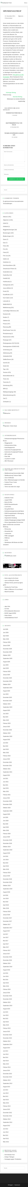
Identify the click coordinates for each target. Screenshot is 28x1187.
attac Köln (7, 606)
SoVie (6, 540)
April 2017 (6, 944)
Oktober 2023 (6, 704)
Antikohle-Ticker (9, 497)
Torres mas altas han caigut (12, 486)
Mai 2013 (5, 1096)
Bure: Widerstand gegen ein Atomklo (15, 480)
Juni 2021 (5, 781)
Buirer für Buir (8, 502)
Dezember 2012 (7, 1112)
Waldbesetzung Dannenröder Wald (14, 473)
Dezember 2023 (7, 697)
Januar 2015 (6, 1031)
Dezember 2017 (7, 918)
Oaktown (5, 320)
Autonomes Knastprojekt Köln (13, 449)
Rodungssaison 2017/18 (10, 343)
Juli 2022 (5, 742)
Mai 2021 (5, 785)
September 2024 (7, 687)
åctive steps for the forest (11, 578)
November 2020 (7, 804)
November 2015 (7, 999)
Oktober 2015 (6, 1002)
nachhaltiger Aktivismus (9, 310)
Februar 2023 (6, 723)
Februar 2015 (6, 1028)
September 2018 (7, 888)
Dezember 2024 (7, 678)
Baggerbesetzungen (8, 229)
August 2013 (6, 1086)
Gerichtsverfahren (8, 265)
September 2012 (7, 1122)
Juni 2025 (5, 665)
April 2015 (6, 1021)
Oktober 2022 (6, 733)
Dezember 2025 (7, 648)
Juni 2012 (5, 1132)
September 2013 (7, 1083)
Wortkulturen (8, 542)
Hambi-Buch (6, 275)
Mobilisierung (6, 307)
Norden (5, 317)
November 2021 (7, 765)
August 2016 (6, 970)
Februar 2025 (6, 671)
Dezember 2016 (7, 957)
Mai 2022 (5, 746)
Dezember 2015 (7, 995)
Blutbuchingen (7, 236)
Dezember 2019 (7, 840)
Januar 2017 (6, 953)
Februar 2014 (6, 1067)
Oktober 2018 (6, 885)
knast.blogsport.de (10, 447)
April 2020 (6, 827)
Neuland (5, 314)
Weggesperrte (8, 443)
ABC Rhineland (9, 461)
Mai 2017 (5, 940)
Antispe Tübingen (9, 1157)
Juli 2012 (5, 1128)
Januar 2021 (6, 798)
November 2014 (7, 1038)
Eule (4, 242)
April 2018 (6, 905)
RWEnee (7, 538)
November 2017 (7, 921)
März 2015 (6, 1025)
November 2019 (7, 843)
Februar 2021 (6, 794)
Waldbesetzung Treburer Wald (13, 475)
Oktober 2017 (6, 924)
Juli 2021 (5, 778)
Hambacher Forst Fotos (11, 587)
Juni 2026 (5, 632)
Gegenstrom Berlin (10, 515)
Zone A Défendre (9, 477)
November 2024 (7, 681)
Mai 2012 (5, 1135)
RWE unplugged (9, 535)
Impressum (17, 1185)
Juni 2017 (5, 937)
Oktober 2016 (6, 963)
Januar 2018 (6, 914)
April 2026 (6, 635)
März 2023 (6, 720)
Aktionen (5, 216)
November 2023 (7, 700)
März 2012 (6, 1141)
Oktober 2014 (6, 1041)
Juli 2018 (5, 895)
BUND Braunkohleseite (11, 504)
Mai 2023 (5, 717)
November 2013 (7, 1077)
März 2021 (6, 791)
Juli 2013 (5, 1090)
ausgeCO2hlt (8, 500)
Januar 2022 (6, 759)
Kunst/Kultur (6, 294)
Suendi (5, 362)
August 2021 (6, 775)
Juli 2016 (5, 973)
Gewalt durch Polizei (8, 268)
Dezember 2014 (7, 1034)
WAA (4, 388)
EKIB (6, 513)
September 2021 (7, 772)
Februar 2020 (6, 833)
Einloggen (10, 1185)
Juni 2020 (5, 820)
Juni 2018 (5, 898)
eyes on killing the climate (12, 580)
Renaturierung (7, 333)
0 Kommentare (8, 18)
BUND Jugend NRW (10, 613)
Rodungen (6, 340)
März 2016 (6, 986)
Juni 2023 (5, 713)
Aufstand (5, 226)
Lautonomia (8, 533)
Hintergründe (6, 285)
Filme (4, 246)
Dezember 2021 (7, 762)
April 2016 (6, 983)
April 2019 (6, 866)
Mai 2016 (5, 979)
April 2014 (6, 1060)
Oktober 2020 (6, 807)
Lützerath (5, 301)
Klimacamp (8, 529)
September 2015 (7, 1005)
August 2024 (6, 691)
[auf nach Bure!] (10, 555)
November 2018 (7, 882)
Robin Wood (8, 615)
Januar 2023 (6, 726)
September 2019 (7, 849)
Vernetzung (6, 385)
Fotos (4, 252)
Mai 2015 (5, 1018)
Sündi (4, 366)
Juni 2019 (5, 859)
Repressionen (7, 336)
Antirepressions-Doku (10, 445)
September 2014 (7, 1044)
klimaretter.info (9, 531)
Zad (4, 398)
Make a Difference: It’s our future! (14, 589)
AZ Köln (7, 608)
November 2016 (7, 960)
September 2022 (7, 736)
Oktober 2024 (6, 684)
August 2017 (6, 931)
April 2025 (6, 668)
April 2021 (6, 788)
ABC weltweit (8, 454)
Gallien (5, 259)
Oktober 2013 (6, 1080)
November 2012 (7, 1116)
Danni (4, 239)
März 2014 (6, 1064)
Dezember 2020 (7, 801)
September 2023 (7, 707)
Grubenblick (6, 272)
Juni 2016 (5, 976)
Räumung (5, 327)
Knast (4, 291)
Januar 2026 (6, 645)
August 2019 (6, 853)
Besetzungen (6, 233)
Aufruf (4, 223)
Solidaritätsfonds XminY (11, 617)
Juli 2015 (5, 1012)
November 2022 (7, 730)
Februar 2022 (6, 755)
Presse (5, 323)
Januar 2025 (6, 674)
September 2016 (7, 966)
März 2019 (6, 869)
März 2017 (6, 947)
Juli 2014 (5, 1051)
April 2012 (6, 1138)
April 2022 (6, 749)
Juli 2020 (5, 817)
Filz (4, 249)
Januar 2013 (6, 1109)
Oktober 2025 (6, 655)
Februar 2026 (6, 642)
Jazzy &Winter (7, 288)
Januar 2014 (6, 1070)
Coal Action (8, 506)
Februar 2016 (6, 989)
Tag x (4, 369)
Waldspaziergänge (8, 392)
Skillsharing (6, 353)
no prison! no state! (10, 458)
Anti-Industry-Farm (10, 1154)
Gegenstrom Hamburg (11, 517)
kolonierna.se (8, 484)
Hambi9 (5, 278)
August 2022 (6, 739)
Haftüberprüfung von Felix (14, 123)
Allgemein (20, 16)
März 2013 (6, 1103)
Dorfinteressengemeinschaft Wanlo (14, 511)
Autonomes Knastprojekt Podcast (14, 452)
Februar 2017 (6, 950)
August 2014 (6, 1047)
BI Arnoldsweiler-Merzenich (12, 611)
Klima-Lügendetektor (10, 522)
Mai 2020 (5, 824)
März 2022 (6, 752)
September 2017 (7, 927)
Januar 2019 (6, 875)
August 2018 (6, 892)
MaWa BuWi (6, 304)
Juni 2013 (5, 1093)
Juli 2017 (5, 934)
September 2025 (7, 658)
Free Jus (5, 255)
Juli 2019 (5, 856)
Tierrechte (6, 382)
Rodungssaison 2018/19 (10, 346)
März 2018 (6, 908)
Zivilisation (6, 401)
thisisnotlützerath (7, 375)
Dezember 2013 (7, 1073)
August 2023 (6, 710)
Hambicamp (6, 281)
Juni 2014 (5, 1054)
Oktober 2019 (6, 846)
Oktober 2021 (6, 768)
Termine (5, 372)
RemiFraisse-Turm (8, 330)
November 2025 (7, 652)
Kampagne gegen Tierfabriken (13, 1159)
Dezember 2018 (7, 879)
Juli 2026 (5, 629)
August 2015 (6, 1008)
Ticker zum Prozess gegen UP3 (14, 134)
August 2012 (6, 1125)
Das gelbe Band (9, 509)
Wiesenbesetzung (8, 395)
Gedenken (6, 262)
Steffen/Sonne (7, 359)
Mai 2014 (5, 1057)
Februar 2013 (6, 1106)
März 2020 (6, 830)
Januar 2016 (6, 992)
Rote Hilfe (7, 456)
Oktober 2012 (6, 1119)
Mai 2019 (5, 863)
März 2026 (6, 639)
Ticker (4, 379)
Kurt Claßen (6, 297)
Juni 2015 (5, 1015)
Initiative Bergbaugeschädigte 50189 (15, 520)
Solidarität (6, 356)
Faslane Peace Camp (11, 482)
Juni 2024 (5, 694)
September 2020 (7, 811)
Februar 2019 (6, 872)
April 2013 (6, 1099)
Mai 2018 (5, 901)
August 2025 (6, 661)
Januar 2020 (6, 837)
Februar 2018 (6, 911)
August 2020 (6, 814)
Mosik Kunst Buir (9, 591)
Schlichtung (6, 349)
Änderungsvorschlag (14, 113)
